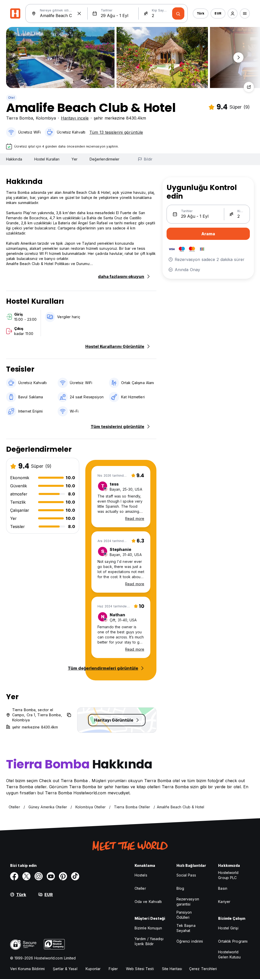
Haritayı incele (75, 118)
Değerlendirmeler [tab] (105, 159)
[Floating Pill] (238, 57)
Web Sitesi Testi (140, 969)
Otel (11, 97)
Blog (180, 888)
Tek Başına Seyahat (186, 928)
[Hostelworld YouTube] (51, 876)
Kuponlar (93, 969)
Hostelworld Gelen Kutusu (229, 954)
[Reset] (79, 13)
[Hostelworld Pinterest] (63, 876)
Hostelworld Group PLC (228, 875)
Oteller (140, 888)
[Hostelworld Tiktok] (75, 876)
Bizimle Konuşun (148, 928)
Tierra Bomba (19, 118)
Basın (222, 888)
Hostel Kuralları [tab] (47, 159)
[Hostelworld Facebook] (14, 876)
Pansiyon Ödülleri (184, 914)
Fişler (113, 969)
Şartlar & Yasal (65, 969)
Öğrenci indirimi (189, 941)
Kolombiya (46, 118)
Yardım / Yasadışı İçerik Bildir (149, 941)
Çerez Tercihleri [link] (203, 969)
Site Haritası (172, 969)
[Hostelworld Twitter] (26, 876)
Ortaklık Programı (233, 941)
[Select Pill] (233, 13)
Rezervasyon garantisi (187, 901)
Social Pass (186, 875)
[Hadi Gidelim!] (178, 13)
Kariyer (224, 901)
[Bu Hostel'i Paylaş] (249, 87)
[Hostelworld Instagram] (39, 876)
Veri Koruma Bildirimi (27, 969)
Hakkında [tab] (14, 159)
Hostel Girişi (228, 928)
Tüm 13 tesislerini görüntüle (116, 132)
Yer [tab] (74, 159)
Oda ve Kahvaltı (148, 901)
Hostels (141, 875)
